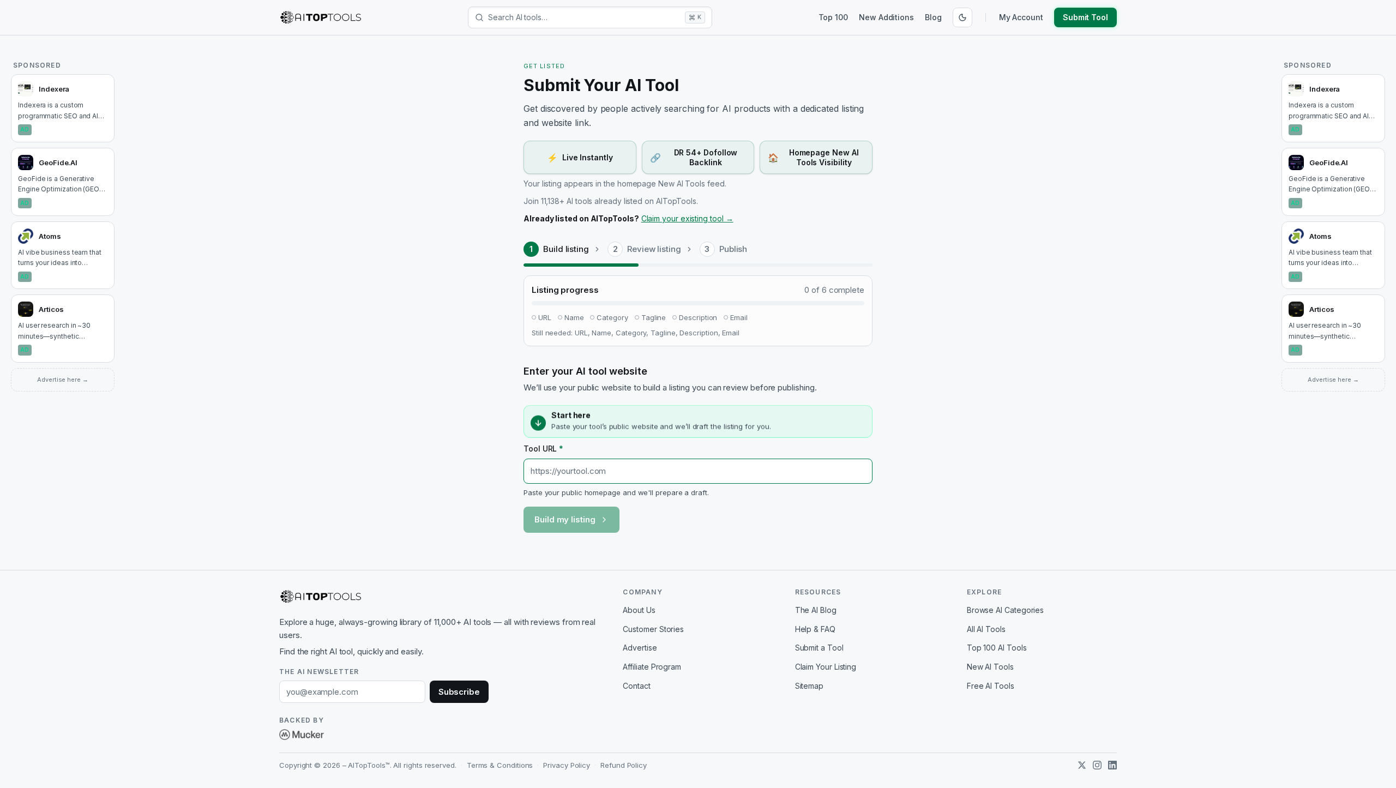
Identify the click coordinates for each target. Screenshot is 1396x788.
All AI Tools (986, 629)
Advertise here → (62, 379)
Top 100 (833, 17)
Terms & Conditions (500, 765)
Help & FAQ (815, 629)
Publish (733, 249)
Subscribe (459, 692)
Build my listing (564, 519)
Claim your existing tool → (687, 218)
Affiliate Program (652, 666)
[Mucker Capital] (301, 734)
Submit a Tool (819, 647)
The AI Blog (816, 610)
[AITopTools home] (320, 17)
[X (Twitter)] (1082, 765)
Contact (636, 685)
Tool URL (543, 448)
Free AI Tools (990, 685)
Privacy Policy (566, 765)
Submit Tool (1085, 17)
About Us (639, 610)
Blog (933, 17)
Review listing (654, 249)
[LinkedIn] (1112, 765)
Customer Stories (653, 629)
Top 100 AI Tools (997, 647)
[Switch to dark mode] (962, 17)
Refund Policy (623, 765)
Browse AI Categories (1005, 610)
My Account (1021, 17)
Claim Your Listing (826, 666)
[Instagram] (1097, 765)
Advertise (640, 647)
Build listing (566, 249)
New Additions (886, 17)
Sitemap (809, 685)
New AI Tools (990, 666)
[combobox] (584, 17)
